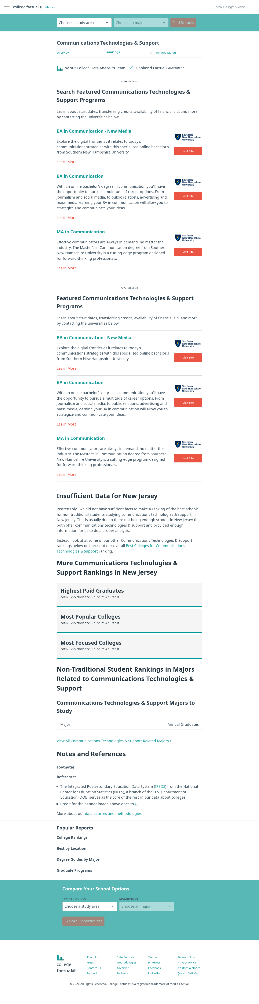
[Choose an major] (141, 22)
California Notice (189, 968)
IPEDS (160, 786)
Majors (50, 7)
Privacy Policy (187, 962)
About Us (92, 957)
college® (66, 967)
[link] (129, 52)
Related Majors (166, 52)
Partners (122, 973)
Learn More (67, 161)
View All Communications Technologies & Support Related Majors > (114, 740)
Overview (63, 52)
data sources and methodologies (113, 813)
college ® (27, 7)
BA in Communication (80, 176)
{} (136, 803)
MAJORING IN (128, 898)
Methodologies (126, 962)
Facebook (154, 968)
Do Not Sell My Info (188, 974)
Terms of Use (186, 957)
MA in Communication (81, 232)
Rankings (113, 52)
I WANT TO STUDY (74, 898)
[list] (129, 52)
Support (91, 973)
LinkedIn (154, 973)
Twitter (152, 957)
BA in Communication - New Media (94, 131)
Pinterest (154, 962)
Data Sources (125, 957)
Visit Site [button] (188, 151)
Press (90, 962)
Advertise (122, 968)
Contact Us (93, 968)
